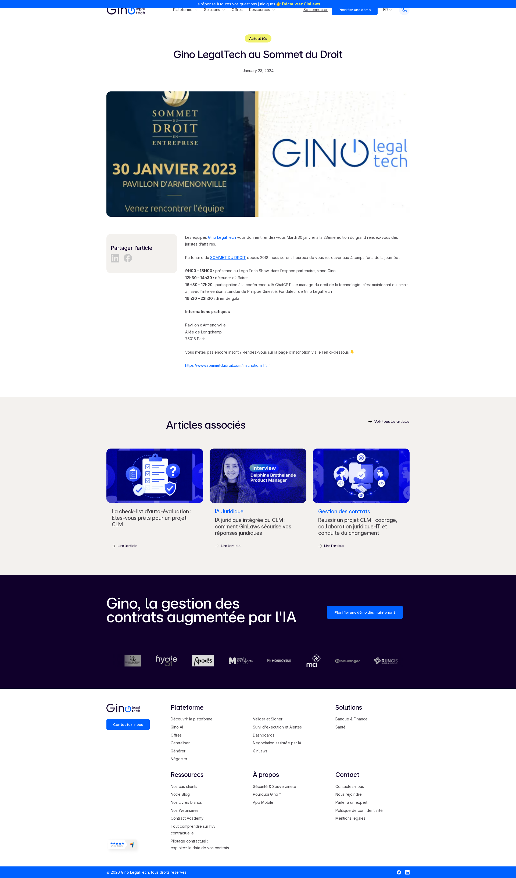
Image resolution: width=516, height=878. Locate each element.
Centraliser (180, 743)
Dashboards (263, 735)
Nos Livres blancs (186, 802)
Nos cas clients (184, 786)
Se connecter (315, 10)
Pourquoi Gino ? (267, 794)
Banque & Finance (351, 719)
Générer (178, 751)
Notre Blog (180, 794)
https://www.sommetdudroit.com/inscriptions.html (227, 365)
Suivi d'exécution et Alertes (277, 727)
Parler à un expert (351, 802)
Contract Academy (187, 818)
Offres (237, 10)
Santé (340, 727)
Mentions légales (350, 818)
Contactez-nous (349, 786)
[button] (185, 10)
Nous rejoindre (348, 794)
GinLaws (260, 751)
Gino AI (177, 727)
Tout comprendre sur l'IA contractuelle (193, 830)
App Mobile (263, 802)
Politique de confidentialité (359, 810)
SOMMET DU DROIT (228, 257)
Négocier (179, 758)
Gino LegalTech (222, 237)
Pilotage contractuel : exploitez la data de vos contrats (200, 844)
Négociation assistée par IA (277, 743)
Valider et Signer (267, 719)
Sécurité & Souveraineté (274, 786)
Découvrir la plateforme (192, 719)
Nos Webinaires (185, 810)
